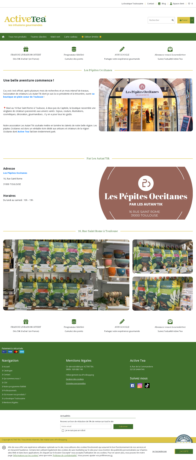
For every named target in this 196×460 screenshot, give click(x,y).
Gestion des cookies (75, 379)
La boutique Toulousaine (14, 398)
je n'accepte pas (160, 451)
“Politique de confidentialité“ (65, 455)
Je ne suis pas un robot (75, 430)
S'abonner (123, 426)
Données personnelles (76, 383)
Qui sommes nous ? (12, 378)
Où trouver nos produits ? (14, 394)
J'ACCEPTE (184, 451)
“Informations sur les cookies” (26, 455)
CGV (5, 382)
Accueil (6, 366)
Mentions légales (10, 402)
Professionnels (9, 390)
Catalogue (7, 370)
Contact (150, 3)
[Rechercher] (173, 20)
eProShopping (61, 439)
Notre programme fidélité (14, 386)
